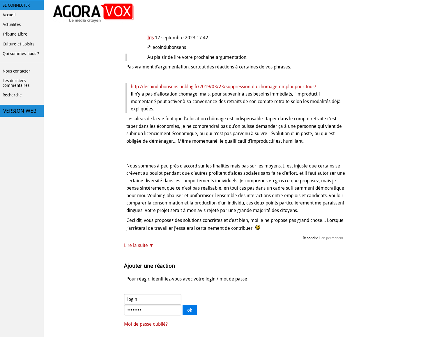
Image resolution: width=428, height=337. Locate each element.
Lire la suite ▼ (139, 245)
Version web (19, 111)
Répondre (310, 238)
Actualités (12, 24)
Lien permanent (331, 238)
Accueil (9, 15)
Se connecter (16, 5)
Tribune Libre (15, 34)
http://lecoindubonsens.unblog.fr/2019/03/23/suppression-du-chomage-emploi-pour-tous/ (223, 86)
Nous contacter (16, 71)
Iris (150, 37)
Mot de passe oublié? (146, 324)
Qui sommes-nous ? (21, 53)
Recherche (12, 95)
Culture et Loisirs (18, 44)
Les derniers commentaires (16, 83)
